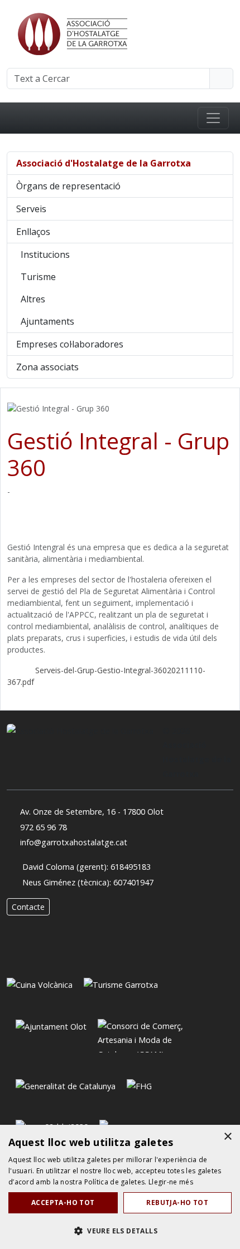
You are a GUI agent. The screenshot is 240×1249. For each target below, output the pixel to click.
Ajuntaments (47, 321)
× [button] (227, 1137)
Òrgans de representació (68, 186)
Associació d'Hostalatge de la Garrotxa (103, 163)
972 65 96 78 (43, 827)
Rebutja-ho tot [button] (177, 1202)
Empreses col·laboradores (69, 344)
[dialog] (120, 1187)
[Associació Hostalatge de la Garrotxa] (71, 33)
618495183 (131, 866)
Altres (33, 299)
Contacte (28, 907)
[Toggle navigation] (213, 118)
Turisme (38, 277)
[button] (120, 1230)
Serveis (31, 209)
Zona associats (47, 367)
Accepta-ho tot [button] (63, 1202)
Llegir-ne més (170, 1182)
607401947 (133, 882)
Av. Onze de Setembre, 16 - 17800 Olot (92, 811)
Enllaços (33, 232)
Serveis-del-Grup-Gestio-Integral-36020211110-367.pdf (106, 676)
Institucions (45, 254)
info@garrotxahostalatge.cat (73, 842)
